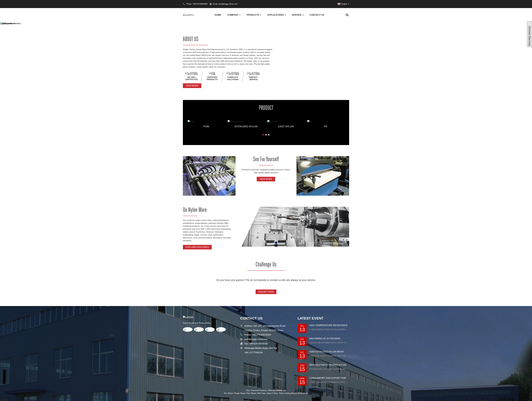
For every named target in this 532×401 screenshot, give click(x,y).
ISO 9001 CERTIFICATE (191, 78)
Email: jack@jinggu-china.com (225, 4)
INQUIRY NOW (266, 292)
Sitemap (271, 390)
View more (192, 85)
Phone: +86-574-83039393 (257, 335)
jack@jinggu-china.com (256, 339)
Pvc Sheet (228, 393)
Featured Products (259, 390)
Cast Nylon (286, 126)
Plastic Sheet (239, 393)
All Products (303, 393)
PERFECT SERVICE (253, 78)
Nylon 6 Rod (272, 393)
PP (325, 126)
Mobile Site (281, 390)
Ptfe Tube (261, 393)
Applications (275, 15)
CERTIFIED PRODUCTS (212, 78)
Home (218, 15)
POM (206, 126)
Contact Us (317, 15)
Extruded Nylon (246, 126)
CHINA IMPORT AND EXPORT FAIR (327, 378)
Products (253, 15)
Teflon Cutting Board (288, 393)
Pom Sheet (251, 393)
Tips (248, 390)
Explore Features (197, 247)
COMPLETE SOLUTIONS (232, 78)
